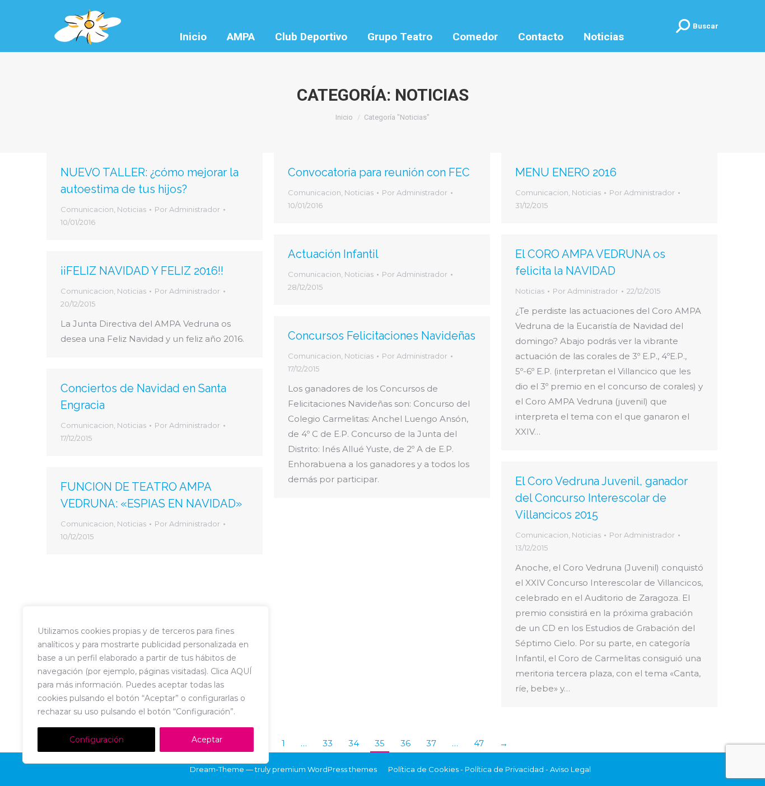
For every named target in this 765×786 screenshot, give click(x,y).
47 (479, 743)
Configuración (96, 740)
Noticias (131, 209)
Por (187, 209)
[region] (145, 685)
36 (405, 743)
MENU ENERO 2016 (566, 172)
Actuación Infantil (333, 254)
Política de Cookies (423, 769)
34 (353, 743)
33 (328, 743)
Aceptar (207, 740)
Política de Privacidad (504, 769)
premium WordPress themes (324, 769)
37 (431, 743)
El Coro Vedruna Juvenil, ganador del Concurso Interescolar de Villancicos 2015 (601, 497)
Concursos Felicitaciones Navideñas (381, 335)
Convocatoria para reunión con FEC (379, 172)
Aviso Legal (570, 769)
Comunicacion (87, 209)
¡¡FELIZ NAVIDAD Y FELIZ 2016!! (141, 270)
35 (380, 743)
